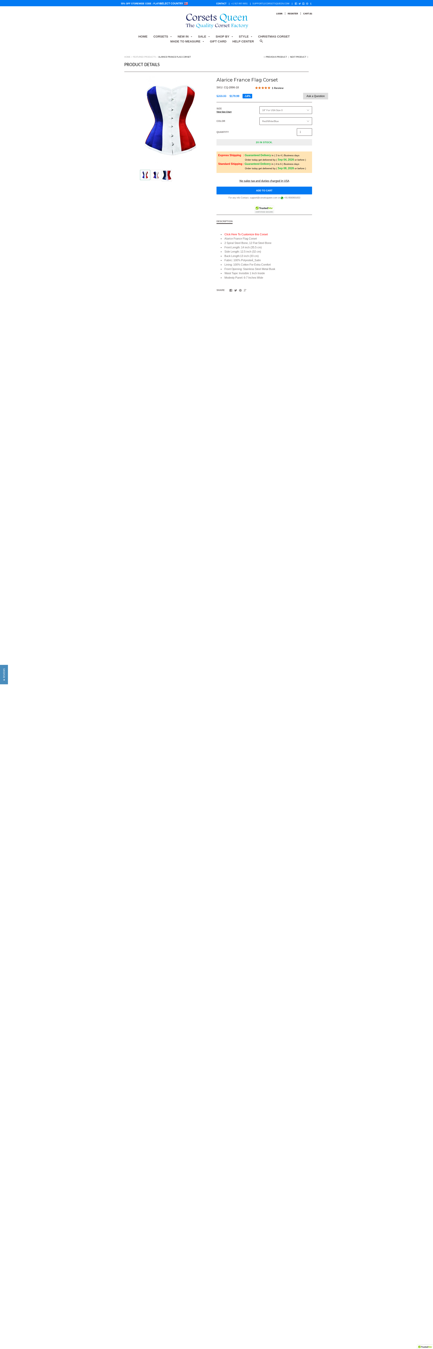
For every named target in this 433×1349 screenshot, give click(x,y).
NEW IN (183, 36)
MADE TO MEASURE (185, 41)
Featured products (144, 57)
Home (142, 36)
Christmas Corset (274, 36)
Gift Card (218, 41)
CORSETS (161, 36)
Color (220, 121)
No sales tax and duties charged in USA (264, 181)
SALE (202, 36)
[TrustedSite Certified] (264, 209)
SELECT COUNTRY (172, 3)
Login (279, 14)
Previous (138, 175)
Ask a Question (315, 96)
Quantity (222, 132)
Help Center (243, 41)
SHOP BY (223, 36)
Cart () (307, 14)
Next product (298, 57)
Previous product (276, 57)
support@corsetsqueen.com (270, 3)
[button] (4, 674)
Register (293, 14)
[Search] (261, 43)
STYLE (244, 36)
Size (224, 110)
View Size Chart (224, 112)
